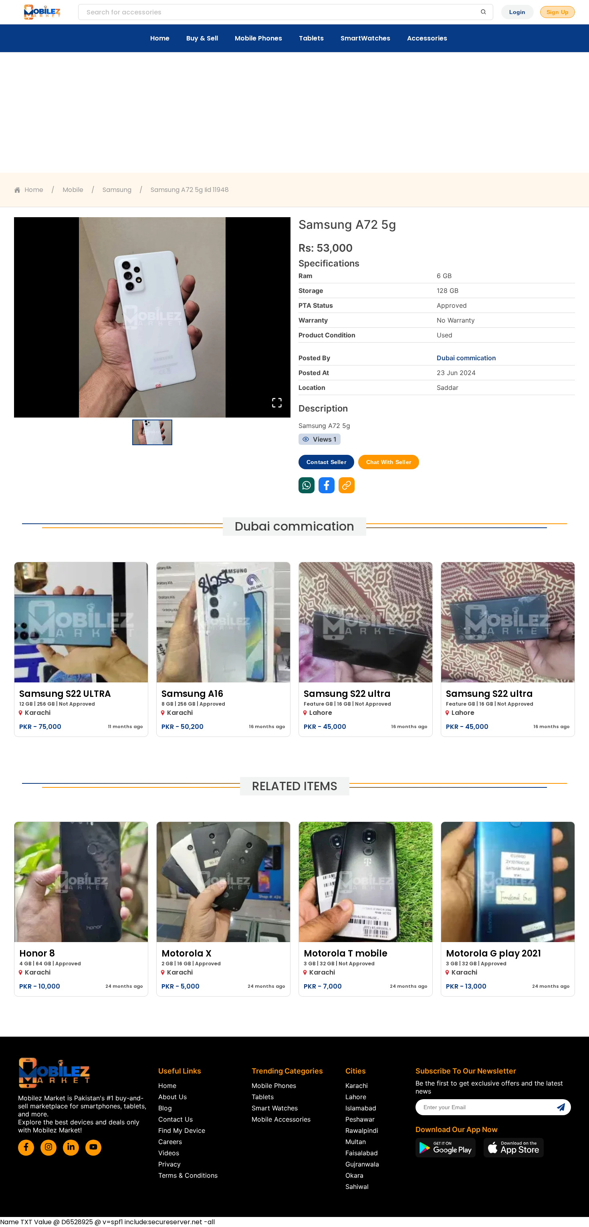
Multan (355, 1142)
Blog (165, 1108)
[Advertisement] (294, 113)
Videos (168, 1153)
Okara (354, 1175)
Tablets (311, 38)
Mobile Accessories (281, 1119)
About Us (172, 1097)
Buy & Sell (202, 38)
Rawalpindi (361, 1130)
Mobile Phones (258, 38)
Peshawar (360, 1119)
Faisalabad (361, 1153)
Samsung (117, 189)
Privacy (169, 1164)
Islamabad (360, 1108)
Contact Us (175, 1119)
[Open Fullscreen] (276, 403)
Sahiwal (357, 1187)
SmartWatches (365, 38)
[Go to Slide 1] (152, 432)
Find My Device (181, 1130)
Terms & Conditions (188, 1175)
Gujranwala (362, 1164)
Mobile (73, 189)
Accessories (427, 38)
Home (159, 38)
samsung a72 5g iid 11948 (190, 189)
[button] (152, 317)
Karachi (356, 1086)
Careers (170, 1142)
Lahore (355, 1097)
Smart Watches (275, 1108)
